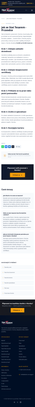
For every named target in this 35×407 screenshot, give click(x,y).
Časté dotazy (4, 386)
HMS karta (4, 372)
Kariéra (20, 354)
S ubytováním (4, 381)
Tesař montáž (4, 351)
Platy (20, 343)
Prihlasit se (16, 175)
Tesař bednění (4, 346)
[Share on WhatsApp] (2, 146)
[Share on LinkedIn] (9, 146)
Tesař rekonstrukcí (6, 359)
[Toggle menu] (32, 10)
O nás (2, 383)
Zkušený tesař (22, 348)
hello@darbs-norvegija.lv (27, 374)
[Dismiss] (33, 3)
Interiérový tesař (5, 354)
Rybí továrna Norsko (25, 369)
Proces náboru (22, 357)
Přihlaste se (16, 310)
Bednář (3, 340)
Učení (20, 351)
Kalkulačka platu (23, 359)
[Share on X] (13, 146)
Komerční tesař (5, 357)
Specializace (22, 346)
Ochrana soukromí (6, 389)
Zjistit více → (30, 3)
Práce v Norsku (5, 370)
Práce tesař (21, 340)
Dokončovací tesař (6, 343)
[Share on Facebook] (6, 146)
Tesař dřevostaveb (6, 348)
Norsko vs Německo (6, 375)
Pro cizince (4, 378)
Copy (19, 146)
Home (3, 18)
